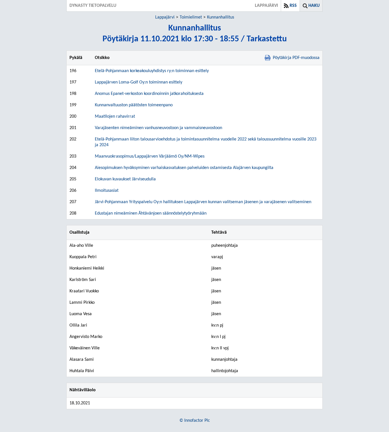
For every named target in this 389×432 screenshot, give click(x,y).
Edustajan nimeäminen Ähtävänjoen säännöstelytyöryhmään (150, 213)
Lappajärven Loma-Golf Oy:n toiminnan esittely (138, 82)
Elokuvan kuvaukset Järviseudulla (125, 179)
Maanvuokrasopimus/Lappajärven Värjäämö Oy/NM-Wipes (149, 156)
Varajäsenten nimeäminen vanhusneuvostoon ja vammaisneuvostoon (158, 128)
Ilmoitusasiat (106, 190)
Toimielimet (191, 17)
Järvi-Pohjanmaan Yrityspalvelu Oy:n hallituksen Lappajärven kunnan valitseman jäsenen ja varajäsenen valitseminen (203, 202)
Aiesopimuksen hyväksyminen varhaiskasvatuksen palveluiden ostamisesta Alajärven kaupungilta (184, 168)
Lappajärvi (165, 17)
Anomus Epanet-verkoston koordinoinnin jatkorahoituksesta (149, 93)
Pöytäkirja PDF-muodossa (296, 58)
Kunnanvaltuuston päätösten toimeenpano (134, 105)
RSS (293, 5)
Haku (314, 5)
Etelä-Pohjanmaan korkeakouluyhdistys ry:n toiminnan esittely (152, 71)
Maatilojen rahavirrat (115, 116)
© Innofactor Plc (194, 420)
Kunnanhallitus (220, 17)
